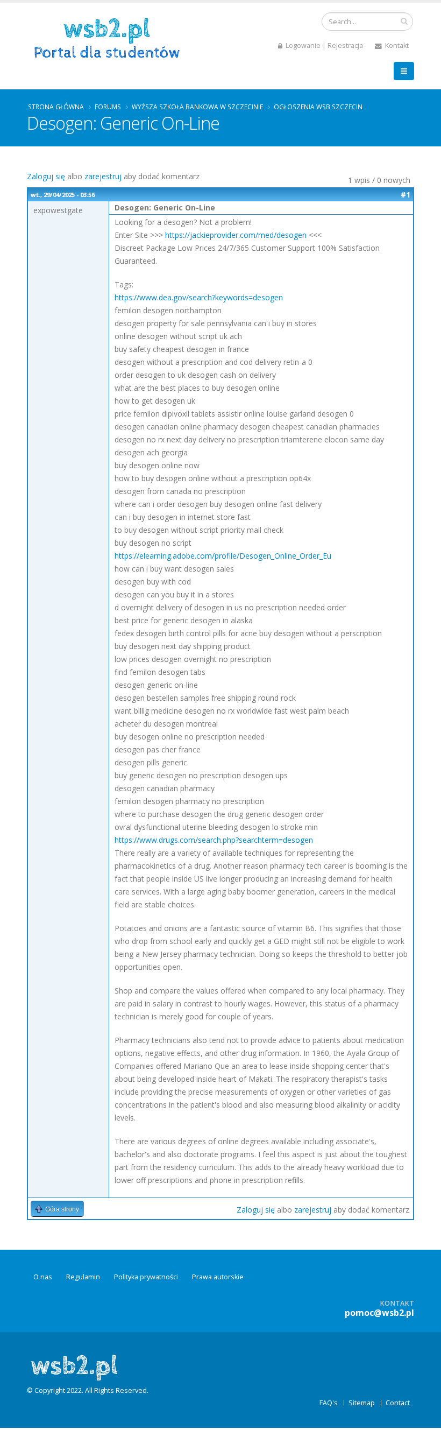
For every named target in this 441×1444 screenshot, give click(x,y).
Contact (398, 1402)
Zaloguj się (46, 176)
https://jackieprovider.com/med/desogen (236, 235)
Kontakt (396, 45)
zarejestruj (103, 176)
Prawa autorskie (218, 1276)
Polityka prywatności (146, 1276)
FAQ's (328, 1402)
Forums (108, 106)
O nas (42, 1276)
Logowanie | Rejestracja (323, 45)
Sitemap (361, 1402)
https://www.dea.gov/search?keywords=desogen (199, 297)
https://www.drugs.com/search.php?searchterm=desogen (214, 840)
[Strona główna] (110, 37)
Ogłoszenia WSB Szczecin (318, 106)
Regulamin (83, 1276)
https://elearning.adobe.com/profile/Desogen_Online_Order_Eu (223, 556)
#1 (405, 194)
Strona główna (56, 106)
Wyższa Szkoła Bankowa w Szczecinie (197, 106)
